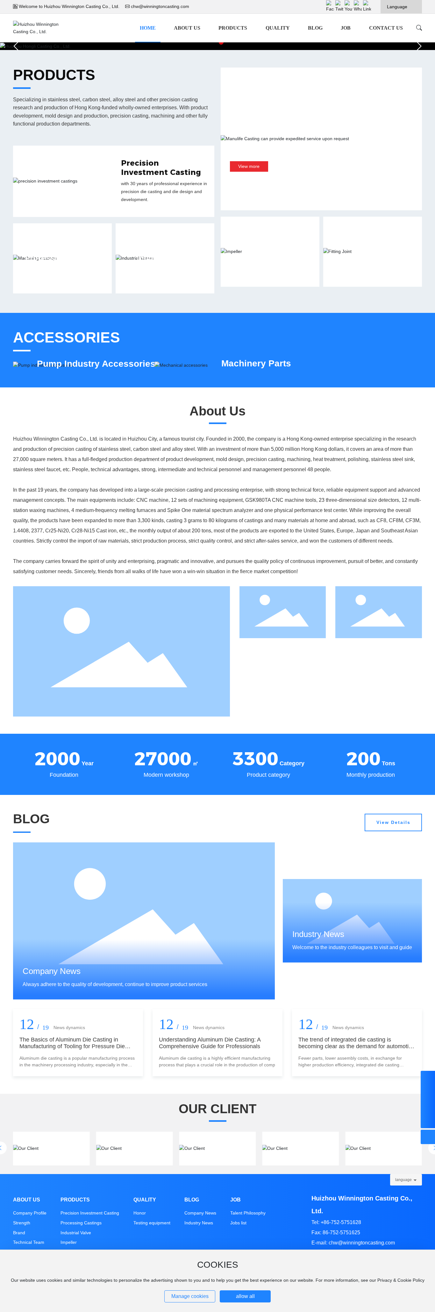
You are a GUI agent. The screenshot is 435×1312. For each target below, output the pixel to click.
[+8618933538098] (428, 1078)
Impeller (270, 251)
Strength (21, 1222)
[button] (419, 46)
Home (148, 28)
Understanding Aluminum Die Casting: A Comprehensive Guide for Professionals (209, 1043)
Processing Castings (81, 1222)
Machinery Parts (256, 363)
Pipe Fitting (373, 251)
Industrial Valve (165, 258)
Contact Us (386, 28)
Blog (315, 28)
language (403, 1180)
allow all (245, 1296)
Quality (278, 28)
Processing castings (62, 258)
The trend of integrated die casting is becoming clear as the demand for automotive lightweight (356, 1046)
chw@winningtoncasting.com (160, 6)
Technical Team (28, 1242)
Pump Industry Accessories (96, 363)
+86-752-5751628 (341, 1222)
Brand (19, 1232)
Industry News (198, 1222)
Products (232, 28)
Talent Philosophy (248, 1212)
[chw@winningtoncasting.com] (428, 1092)
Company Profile (29, 1212)
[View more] (62, 263)
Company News (200, 1212)
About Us (187, 28)
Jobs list (238, 1222)
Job (346, 28)
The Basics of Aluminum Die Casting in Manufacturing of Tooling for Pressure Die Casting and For (72, 1046)
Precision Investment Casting (161, 167)
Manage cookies (190, 1296)
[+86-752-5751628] (428, 1106)
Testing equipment (151, 1222)
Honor (139, 1212)
